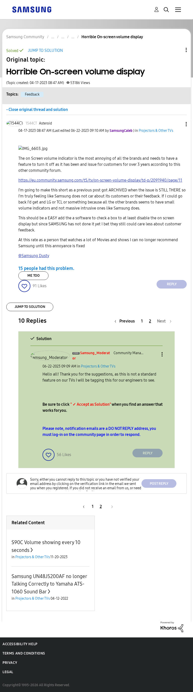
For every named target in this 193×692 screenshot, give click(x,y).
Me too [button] (33, 275)
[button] (178, 124)
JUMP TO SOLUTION (45, 50)
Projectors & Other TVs (156, 131)
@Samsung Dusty (33, 255)
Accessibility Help (20, 644)
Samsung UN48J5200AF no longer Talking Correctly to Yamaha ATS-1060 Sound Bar (49, 584)
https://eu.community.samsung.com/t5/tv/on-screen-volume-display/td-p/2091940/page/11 (100, 180)
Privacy (10, 663)
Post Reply (159, 483)
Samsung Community (25, 36)
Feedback (32, 94)
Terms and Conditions (24, 653)
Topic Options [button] (178, 50)
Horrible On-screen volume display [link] (112, 36)
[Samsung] (31, 9)
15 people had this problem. (46, 268)
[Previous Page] (83, 506)
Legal (8, 672)
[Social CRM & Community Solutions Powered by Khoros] (172, 626)
